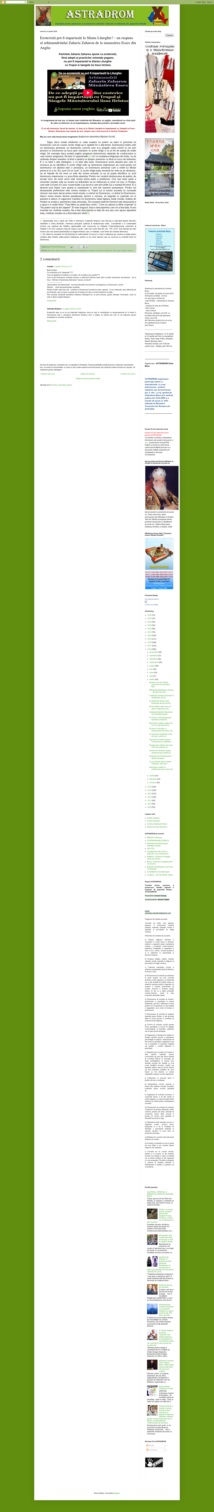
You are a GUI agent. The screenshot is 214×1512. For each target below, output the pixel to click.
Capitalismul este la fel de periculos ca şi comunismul (157, 853)
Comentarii (152, 1450)
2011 (149, 800)
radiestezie (108, 250)
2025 (149, 618)
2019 (149, 639)
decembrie (154, 652)
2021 (149, 632)
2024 (149, 622)
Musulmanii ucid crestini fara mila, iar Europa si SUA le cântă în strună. (166, 1238)
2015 (149, 787)
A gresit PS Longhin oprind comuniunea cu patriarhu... (161, 741)
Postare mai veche (128, 374)
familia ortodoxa (153, 818)
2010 (149, 804)
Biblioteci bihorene (154, 838)
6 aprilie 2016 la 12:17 (63, 267)
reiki (114, 250)
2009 (149, 807)
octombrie (154, 659)
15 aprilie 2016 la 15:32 (71, 309)
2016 (149, 649)
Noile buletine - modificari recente (166, 1388)
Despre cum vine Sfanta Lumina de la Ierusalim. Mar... (159, 684)
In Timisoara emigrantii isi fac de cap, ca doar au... (160, 735)
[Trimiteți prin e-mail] (75, 247)
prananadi (99, 250)
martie (152, 776)
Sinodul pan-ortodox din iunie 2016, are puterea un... (161, 746)
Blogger (117, 1493)
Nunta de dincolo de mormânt (166, 1286)
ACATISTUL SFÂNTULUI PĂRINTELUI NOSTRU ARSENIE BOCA (160, 1194)
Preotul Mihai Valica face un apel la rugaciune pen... (160, 708)
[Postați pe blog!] (78, 247)
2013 (149, 794)
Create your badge (151, 604)
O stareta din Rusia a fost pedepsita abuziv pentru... (160, 702)
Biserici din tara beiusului (157, 827)
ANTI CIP (150, 849)
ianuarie (153, 783)
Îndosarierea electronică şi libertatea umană (157, 845)
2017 (149, 646)
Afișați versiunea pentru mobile (88, 379)
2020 (149, 635)
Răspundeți (51, 301)
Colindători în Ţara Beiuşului (158, 872)
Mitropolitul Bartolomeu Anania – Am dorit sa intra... (161, 691)
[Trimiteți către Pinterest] (86, 247)
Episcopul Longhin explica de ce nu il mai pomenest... (161, 724)
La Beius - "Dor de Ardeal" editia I (160, 875)
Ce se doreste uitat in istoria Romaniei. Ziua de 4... (160, 763)
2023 (149, 625)
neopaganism (83, 250)
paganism (92, 250)
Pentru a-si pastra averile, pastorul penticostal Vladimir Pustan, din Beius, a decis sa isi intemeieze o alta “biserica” (160, 1216)
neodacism (73, 250)
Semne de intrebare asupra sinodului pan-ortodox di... (160, 752)
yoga (118, 250)
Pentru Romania (153, 821)
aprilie (152, 679)
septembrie (154, 662)
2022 (149, 629)
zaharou (130, 250)
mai (151, 676)
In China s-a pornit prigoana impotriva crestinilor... (160, 719)
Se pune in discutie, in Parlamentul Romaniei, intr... (161, 730)
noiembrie (154, 656)
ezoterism (65, 250)
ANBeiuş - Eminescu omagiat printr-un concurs (158, 858)
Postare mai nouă (48, 374)
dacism (58, 250)
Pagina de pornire (88, 374)
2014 (149, 790)
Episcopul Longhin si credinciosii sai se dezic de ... (161, 769)
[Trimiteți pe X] (81, 247)
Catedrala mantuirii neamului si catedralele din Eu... (161, 697)
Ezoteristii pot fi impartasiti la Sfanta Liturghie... (160, 757)
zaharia (123, 250)
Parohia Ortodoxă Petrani (157, 824)
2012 (149, 797)
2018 (149, 642)
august (152, 666)
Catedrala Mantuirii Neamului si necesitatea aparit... (161, 713)
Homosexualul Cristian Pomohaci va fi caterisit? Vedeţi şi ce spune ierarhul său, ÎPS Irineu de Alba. (166, 1310)
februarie (153, 779)
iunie (152, 673)
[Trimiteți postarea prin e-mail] (71, 247)
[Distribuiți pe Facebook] (84, 247)
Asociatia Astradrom (152, 599)
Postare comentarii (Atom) (61, 385)
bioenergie (51, 250)
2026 (149, 615)
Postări (151, 1446)
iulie (151, 669)
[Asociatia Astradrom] (146, 602)
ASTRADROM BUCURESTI (158, 841)
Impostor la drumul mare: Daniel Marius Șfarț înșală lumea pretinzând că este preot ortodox (166, 1366)
